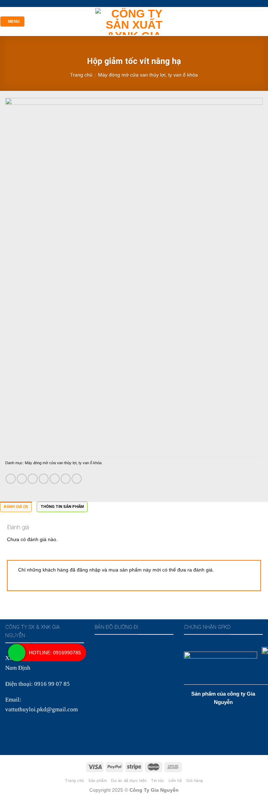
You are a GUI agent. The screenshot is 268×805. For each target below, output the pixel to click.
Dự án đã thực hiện (129, 780)
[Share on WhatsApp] (11, 479)
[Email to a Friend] (44, 479)
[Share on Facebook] (22, 479)
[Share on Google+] (66, 479)
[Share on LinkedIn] (77, 479)
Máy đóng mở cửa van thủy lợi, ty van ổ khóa (148, 75)
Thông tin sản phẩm (62, 506)
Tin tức (157, 780)
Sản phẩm (97, 780)
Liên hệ (175, 780)
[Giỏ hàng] (264, 21)
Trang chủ (81, 75)
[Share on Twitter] (33, 479)
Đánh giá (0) (16, 506)
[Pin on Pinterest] (55, 479)
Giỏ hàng (194, 780)
